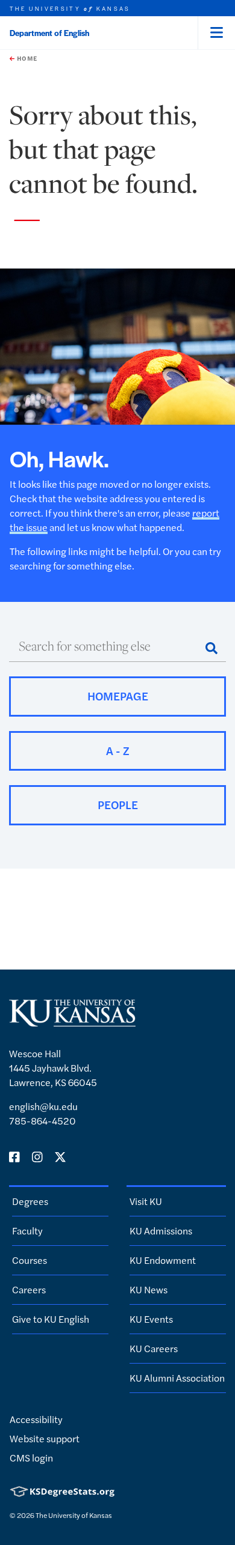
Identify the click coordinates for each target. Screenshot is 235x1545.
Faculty (27, 1230)
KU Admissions (161, 1230)
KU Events (151, 1319)
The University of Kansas (74, 1515)
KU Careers (154, 1348)
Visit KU (146, 1201)
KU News (149, 1289)
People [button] (118, 805)
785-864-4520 (42, 1121)
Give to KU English (50, 1319)
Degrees (30, 1201)
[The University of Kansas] (72, 1021)
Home (25, 58)
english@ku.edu (43, 1106)
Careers (29, 1289)
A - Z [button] (118, 750)
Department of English (49, 32)
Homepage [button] (117, 696)
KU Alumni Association (177, 1378)
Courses (29, 1260)
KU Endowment (163, 1260)
